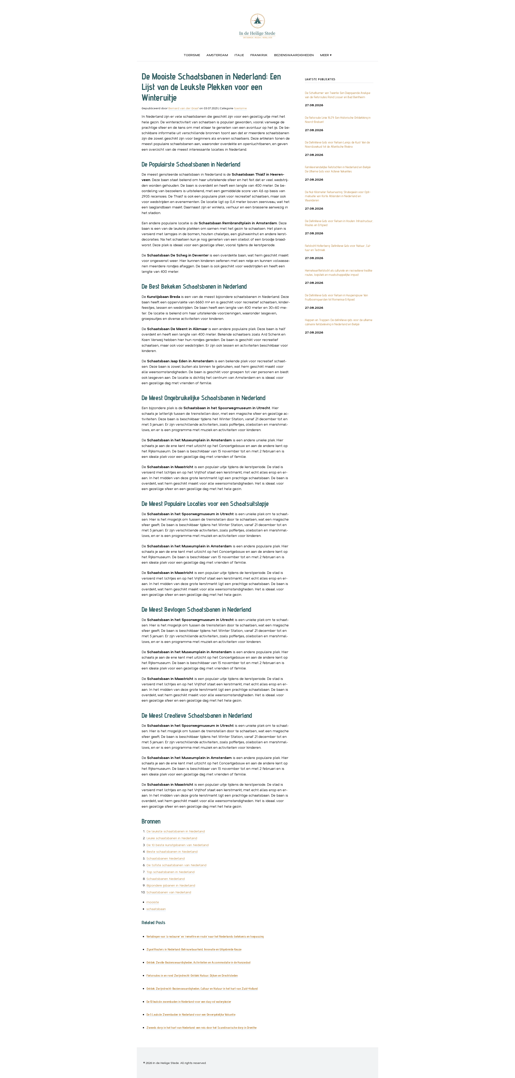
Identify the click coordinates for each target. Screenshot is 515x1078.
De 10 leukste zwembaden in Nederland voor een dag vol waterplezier (188, 1002)
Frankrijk (259, 55)
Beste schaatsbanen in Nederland (172, 851)
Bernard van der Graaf (183, 108)
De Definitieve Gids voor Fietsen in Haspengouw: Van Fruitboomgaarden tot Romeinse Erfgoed (336, 297)
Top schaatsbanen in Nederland (170, 872)
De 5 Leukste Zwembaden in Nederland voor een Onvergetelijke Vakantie (190, 1014)
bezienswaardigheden (294, 55)
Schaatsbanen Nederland (165, 858)
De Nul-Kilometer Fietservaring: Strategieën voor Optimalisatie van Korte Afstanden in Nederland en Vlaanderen (338, 196)
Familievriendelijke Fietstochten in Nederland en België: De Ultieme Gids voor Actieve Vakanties (338, 169)
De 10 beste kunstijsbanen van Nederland (177, 845)
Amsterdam (217, 55)
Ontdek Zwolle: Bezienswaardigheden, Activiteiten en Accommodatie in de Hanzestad (198, 962)
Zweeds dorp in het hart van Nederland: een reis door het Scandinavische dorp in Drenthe (201, 1028)
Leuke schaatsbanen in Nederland (171, 838)
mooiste (152, 902)
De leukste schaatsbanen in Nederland (175, 831)
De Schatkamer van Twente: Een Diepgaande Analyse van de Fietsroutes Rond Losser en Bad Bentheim (337, 95)
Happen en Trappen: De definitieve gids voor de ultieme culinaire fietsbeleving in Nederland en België (338, 322)
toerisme (192, 55)
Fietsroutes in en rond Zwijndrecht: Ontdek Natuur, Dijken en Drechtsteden (192, 975)
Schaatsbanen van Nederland (168, 892)
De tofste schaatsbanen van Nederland (176, 865)
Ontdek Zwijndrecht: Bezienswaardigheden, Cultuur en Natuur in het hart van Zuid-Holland (202, 988)
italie (239, 55)
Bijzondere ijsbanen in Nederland (170, 885)
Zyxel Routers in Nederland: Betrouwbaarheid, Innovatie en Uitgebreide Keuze (193, 949)
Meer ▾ (326, 55)
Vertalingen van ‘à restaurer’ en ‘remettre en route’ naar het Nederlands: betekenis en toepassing (205, 936)
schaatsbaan (156, 909)
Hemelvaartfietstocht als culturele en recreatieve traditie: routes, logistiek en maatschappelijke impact (339, 273)
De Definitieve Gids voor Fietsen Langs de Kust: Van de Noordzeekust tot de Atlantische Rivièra (337, 144)
